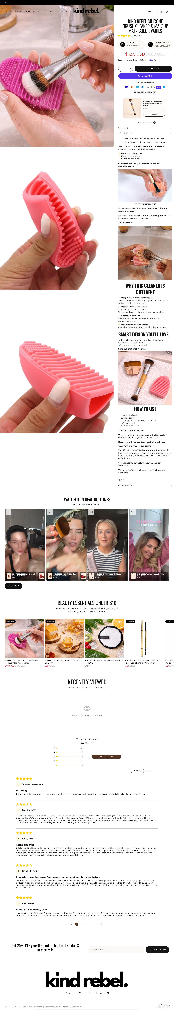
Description (125, 133)
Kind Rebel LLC (15, 1007)
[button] (124, 36)
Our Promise (125, 485)
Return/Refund (144, 463)
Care (121, 480)
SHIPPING (123, 128)
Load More (14, 586)
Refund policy (28, 1007)
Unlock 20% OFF (157, 949)
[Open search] (156, 11)
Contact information (78, 1007)
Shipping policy (63, 1007)
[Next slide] (166, 644)
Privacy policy (39, 1007)
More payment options (145, 82)
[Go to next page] (102, 924)
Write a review (106, 756)
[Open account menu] (161, 11)
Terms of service (51, 1007)
